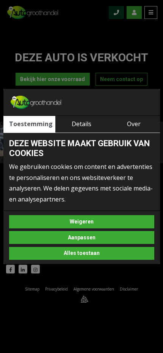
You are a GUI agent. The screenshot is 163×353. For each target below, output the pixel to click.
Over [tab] (134, 124)
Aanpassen (82, 237)
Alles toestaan (82, 253)
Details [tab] (81, 124)
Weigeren (82, 222)
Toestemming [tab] (31, 124)
